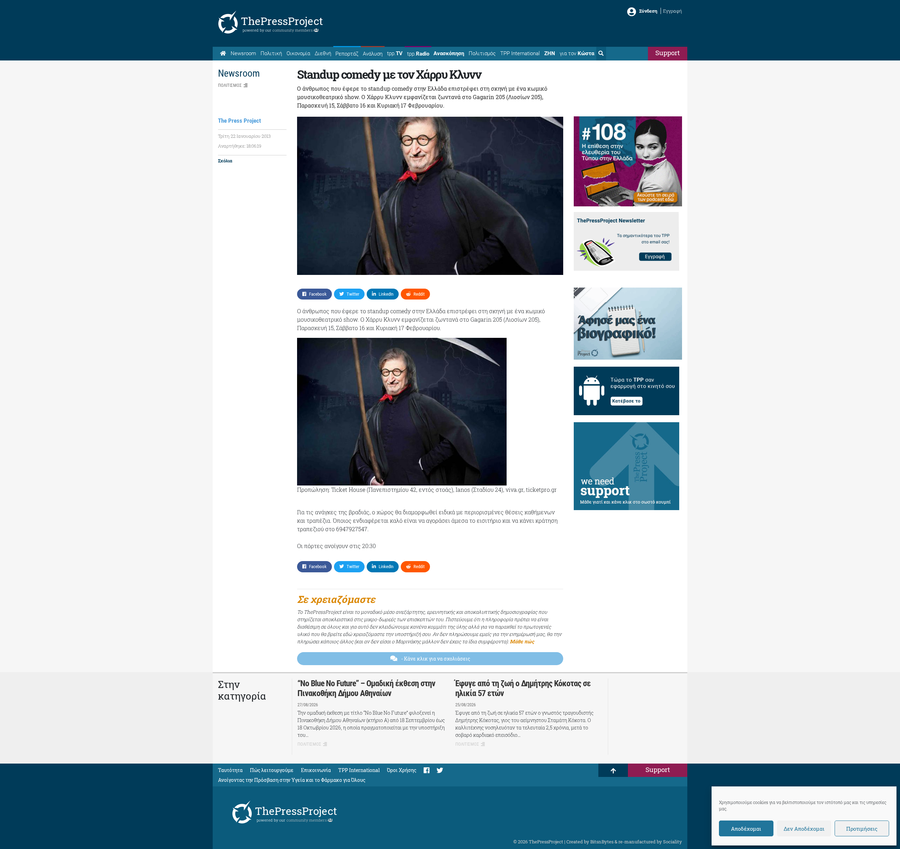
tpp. (395, 53)
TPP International (520, 53)
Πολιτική (271, 53)
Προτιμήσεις (862, 828)
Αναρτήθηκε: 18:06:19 (239, 146)
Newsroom (243, 53)
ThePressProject (282, 21)
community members (293, 30)
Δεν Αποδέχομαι (804, 828)
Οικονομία (298, 53)
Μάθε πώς (522, 641)
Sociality (672, 841)
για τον (577, 53)
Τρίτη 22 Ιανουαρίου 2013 (244, 136)
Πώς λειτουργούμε (272, 770)
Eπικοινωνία (316, 770)
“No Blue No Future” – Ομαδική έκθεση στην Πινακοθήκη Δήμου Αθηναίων (366, 688)
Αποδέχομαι (746, 828)
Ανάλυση (372, 54)
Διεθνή (323, 53)
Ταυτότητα (230, 770)
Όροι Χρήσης (401, 770)
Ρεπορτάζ (346, 54)
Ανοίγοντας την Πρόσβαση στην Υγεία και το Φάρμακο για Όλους (291, 780)
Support (667, 52)
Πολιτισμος (230, 85)
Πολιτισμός (482, 53)
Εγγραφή (672, 11)
